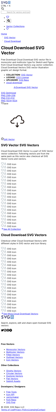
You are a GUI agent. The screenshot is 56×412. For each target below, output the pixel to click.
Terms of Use (7, 409)
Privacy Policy (21, 409)
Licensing (32, 409)
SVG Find (10, 402)
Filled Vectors (13, 354)
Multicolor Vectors (15, 352)
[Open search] (8, 21)
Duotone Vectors (14, 376)
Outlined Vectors (14, 357)
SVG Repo (24, 80)
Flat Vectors (12, 378)
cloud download (14, 82)
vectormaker (12, 397)
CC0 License (22, 77)
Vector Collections (15, 26)
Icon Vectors (12, 360)
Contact (41, 409)
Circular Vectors (14, 373)
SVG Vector (27, 74)
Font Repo (11, 399)
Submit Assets (13, 381)
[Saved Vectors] (7, 17)
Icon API (10, 394)
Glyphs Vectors (13, 370)
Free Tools (11, 392)
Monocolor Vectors (15, 349)
